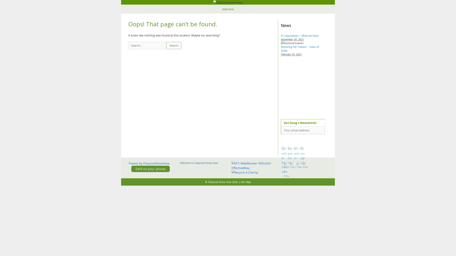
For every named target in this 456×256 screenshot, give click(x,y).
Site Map (246, 182)
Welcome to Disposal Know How (199, 163)
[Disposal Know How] (228, 2)
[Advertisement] (303, 85)
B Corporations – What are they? (300, 35)
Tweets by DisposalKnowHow (149, 163)
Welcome (228, 9)
